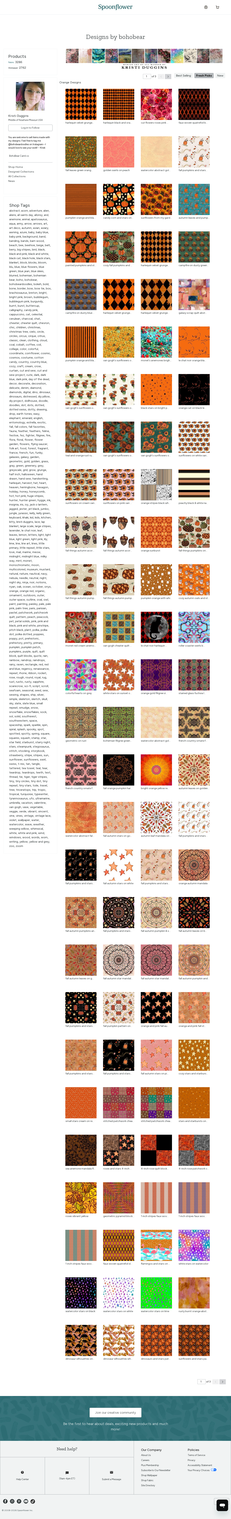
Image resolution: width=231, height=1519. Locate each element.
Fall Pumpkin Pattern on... (117, 1026)
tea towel (28, 768)
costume (27, 357)
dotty (31, 409)
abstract (14, 210)
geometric (16, 461)
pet (11, 621)
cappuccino (16, 314)
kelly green (43, 513)
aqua (12, 223)
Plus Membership (150, 1465)
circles (13, 336)
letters (32, 534)
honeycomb (37, 491)
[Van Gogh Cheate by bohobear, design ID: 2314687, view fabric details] (118, 642)
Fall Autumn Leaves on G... (80, 978)
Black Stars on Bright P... (155, 408)
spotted (14, 733)
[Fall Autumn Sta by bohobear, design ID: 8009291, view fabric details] (156, 1069)
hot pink (20, 496)
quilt (35, 651)
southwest (29, 716)
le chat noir (28, 530)
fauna (13, 431)
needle (23, 578)
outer (40, 595)
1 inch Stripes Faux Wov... (155, 1216)
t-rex (21, 764)
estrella (31, 422)
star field (15, 742)
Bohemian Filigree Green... (117, 740)
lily (45, 539)
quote (38, 655)
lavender (14, 530)
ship (33, 694)
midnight (14, 556)
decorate (24, 383)
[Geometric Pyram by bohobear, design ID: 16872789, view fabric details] (118, 1212)
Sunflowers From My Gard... (156, 217)
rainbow (14, 660)
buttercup (32, 305)
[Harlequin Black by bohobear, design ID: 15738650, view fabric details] (118, 119)
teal (38, 768)
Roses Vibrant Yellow (77, 1216)
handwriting (40, 478)
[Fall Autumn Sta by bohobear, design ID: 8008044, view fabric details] (118, 879)
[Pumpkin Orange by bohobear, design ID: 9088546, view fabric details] (81, 214)
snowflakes (31, 712)
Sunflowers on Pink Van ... (117, 503)
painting (22, 604)
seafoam (15, 690)
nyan (12, 586)
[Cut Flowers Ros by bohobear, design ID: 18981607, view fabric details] (156, 119)
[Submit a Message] (111, 1474)
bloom (42, 262)
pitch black (16, 630)
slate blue (29, 703)
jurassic (23, 513)
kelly (32, 513)
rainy (12, 664)
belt (47, 245)
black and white (38, 254)
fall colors (20, 426)
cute (29, 375)
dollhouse (31, 400)
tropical (14, 794)
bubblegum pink (19, 301)
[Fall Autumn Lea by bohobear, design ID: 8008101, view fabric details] (81, 974)
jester (23, 509)
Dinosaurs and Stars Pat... (155, 1358)
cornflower (32, 353)
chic (12, 327)
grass (44, 461)
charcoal (27, 318)
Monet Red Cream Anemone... (82, 645)
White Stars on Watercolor (193, 1263)
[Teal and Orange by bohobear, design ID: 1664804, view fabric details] (81, 451)
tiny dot (36, 781)
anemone (15, 219)
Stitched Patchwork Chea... (118, 1121)
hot (11, 496)
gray (12, 465)
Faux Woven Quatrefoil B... (193, 122)
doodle (43, 400)
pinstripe (42, 625)
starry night (42, 742)
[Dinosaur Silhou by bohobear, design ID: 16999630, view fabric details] (118, 1355)
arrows (37, 223)
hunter (13, 500)
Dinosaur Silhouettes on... (80, 1358)
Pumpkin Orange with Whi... (156, 598)
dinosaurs (15, 396)
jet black (33, 509)
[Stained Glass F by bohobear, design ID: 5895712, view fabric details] (194, 689)
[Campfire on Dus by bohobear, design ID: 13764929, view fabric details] (194, 261)
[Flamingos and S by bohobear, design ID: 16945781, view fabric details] (156, 1260)
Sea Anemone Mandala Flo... (81, 1168)
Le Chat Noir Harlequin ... (154, 645)
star (43, 738)
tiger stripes (39, 776)
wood (26, 837)
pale (41, 604)
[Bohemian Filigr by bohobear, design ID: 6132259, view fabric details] (118, 737)
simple (13, 699)
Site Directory (148, 1485)
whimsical (36, 828)
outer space (17, 599)
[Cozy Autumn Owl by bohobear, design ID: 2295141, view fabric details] (194, 594)
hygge (41, 500)
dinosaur (44, 392)
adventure (35, 210)
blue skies (37, 271)
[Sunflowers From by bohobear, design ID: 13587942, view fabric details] (156, 214)
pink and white (26, 625)
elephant (15, 418)
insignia (14, 504)
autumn (27, 228)
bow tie (39, 288)
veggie (13, 811)
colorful (33, 349)
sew (45, 690)
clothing (33, 340)
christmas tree (18, 331)
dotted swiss (17, 409)
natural (13, 573)
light (41, 534)
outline (30, 599)
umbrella (14, 802)
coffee (30, 344)
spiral (12, 729)
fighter (30, 435)
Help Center (22, 1479)
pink (33, 621)
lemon (23, 534)
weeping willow (19, 828)
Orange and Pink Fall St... (192, 1026)
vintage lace (43, 815)
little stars (42, 547)
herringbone (28, 487)
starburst (28, 742)
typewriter (41, 794)
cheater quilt (29, 323)
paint (12, 604)
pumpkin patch (30, 647)
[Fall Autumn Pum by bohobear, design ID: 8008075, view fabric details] (156, 927)
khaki (25, 517)
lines (34, 543)
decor (13, 383)
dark (36, 375)
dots (30, 405)
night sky (15, 582)
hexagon (42, 487)
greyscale (15, 470)
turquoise (26, 794)
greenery (30, 465)
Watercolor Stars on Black (80, 1311)
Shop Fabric (147, 1480)
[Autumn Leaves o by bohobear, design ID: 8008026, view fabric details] (194, 784)
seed (38, 690)
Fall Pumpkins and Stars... (193, 170)
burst (21, 305)
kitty (12, 522)
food (23, 448)
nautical (34, 573)
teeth (39, 772)
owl (45, 599)
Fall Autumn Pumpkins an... (81, 930)
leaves (13, 534)
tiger (27, 776)
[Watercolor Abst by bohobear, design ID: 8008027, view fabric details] (156, 166)
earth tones (24, 413)
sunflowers (31, 759)
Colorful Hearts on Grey (79, 693)
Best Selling (183, 75)
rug (44, 677)
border (21, 288)
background (30, 236)
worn (44, 837)
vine (11, 815)
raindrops (39, 660)
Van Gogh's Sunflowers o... (118, 360)
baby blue (42, 232)
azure (23, 232)
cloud (43, 340)
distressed (30, 396)
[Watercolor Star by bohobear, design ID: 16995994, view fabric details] (156, 1307)
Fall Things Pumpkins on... (193, 550)
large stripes (43, 526)
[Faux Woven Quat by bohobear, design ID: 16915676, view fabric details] (194, 119)
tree (12, 789)
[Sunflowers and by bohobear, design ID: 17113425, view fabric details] (194, 1355)
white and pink (27, 833)
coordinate (16, 353)
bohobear (31, 279)
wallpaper (24, 820)
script (36, 686)
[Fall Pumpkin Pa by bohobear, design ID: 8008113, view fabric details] (118, 1022)
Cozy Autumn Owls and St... (194, 598)
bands (25, 241)
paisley (33, 604)
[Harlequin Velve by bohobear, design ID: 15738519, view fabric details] (118, 309)
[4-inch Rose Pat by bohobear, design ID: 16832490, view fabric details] (194, 1165)
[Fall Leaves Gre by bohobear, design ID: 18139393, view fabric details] (81, 166)
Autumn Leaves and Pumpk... (195, 217)
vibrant (32, 811)
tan (28, 764)
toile (35, 785)
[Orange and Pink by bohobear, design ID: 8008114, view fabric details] (156, 1022)
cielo (32, 331)
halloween (28, 474)
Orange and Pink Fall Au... (155, 1026)
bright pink (16, 297)
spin (44, 725)
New (220, 75)
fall (11, 426)
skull (44, 699)
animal (26, 219)
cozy (12, 366)
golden (35, 461)
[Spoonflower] (115, 7)
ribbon (32, 673)
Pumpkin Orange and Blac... (81, 217)
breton (33, 292)
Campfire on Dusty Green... (194, 265)
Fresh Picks (204, 75)
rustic (19, 681)
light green (23, 539)
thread (13, 776)
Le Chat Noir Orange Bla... (192, 360)
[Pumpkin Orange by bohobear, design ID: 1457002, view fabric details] (81, 356)
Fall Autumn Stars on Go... (117, 835)
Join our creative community (115, 1413)
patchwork (25, 612)
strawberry (16, 755)
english (38, 418)
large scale (27, 526)
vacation (26, 802)
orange (13, 591)
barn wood (37, 241)
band (42, 236)
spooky (31, 729)
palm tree (22, 608)
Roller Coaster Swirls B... (192, 645)
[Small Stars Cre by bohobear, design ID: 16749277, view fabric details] (81, 1117)
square (45, 733)
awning (13, 232)
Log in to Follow (30, 127)
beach (13, 245)
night (43, 578)
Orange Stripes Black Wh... (155, 503)
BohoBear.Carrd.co (19, 156)
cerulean (14, 318)
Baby (31, 232)
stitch (13, 751)
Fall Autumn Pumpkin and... (194, 978)
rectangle (31, 664)
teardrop (14, 772)
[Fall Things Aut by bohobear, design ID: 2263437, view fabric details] (81, 547)
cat (28, 314)
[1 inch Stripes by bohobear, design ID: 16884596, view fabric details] (81, 1260)
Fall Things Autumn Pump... (81, 598)
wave (28, 824)
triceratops (23, 789)
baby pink (15, 236)
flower (29, 439)
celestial (37, 314)
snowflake (16, 712)
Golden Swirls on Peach (116, 170)
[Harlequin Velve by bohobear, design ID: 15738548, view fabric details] (156, 309)
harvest (27, 483)
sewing (13, 694)
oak (19, 586)
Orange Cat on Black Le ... (192, 408)
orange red (27, 591)
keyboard (15, 517)
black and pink (18, 254)
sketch (35, 699)
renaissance (41, 668)
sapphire (38, 681)
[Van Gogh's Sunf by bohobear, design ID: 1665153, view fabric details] (118, 451)
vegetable (36, 807)
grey (40, 465)
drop (12, 413)
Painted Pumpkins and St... (81, 265)
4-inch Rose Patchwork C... (194, 1168)
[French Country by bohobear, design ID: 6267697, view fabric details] (81, 784)
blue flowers (29, 267)
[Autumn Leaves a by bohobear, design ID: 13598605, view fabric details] (194, 214)
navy (44, 573)
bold (46, 284)
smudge (24, 707)
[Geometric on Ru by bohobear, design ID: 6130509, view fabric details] (81, 737)
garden (34, 457)
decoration (39, 383)
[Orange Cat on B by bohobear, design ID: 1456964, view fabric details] (194, 404)
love (12, 552)
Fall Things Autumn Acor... (80, 550)
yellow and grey (39, 841)
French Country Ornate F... (193, 740)
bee (21, 245)
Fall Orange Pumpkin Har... (117, 788)
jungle (13, 513)
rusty (28, 681)
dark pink (21, 379)
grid (25, 470)
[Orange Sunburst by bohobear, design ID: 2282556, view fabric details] (156, 547)
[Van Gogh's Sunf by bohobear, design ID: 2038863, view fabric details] (156, 451)
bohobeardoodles (20, 284)
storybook (37, 751)
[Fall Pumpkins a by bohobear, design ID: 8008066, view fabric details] (156, 879)
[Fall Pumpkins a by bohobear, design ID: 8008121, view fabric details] (194, 166)
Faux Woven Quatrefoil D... (117, 1263)
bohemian (25, 275)
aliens (12, 215)
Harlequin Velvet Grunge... (80, 122)
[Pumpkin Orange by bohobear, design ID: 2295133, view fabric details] (156, 594)
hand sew (25, 478)
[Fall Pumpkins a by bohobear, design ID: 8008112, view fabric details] (81, 1022)
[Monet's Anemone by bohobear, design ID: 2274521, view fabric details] (156, 356)
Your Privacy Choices (199, 1470)
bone (12, 288)
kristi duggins (24, 522)
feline (45, 431)
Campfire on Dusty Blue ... (80, 312)
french (23, 452)
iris (21, 504)
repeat (13, 673)
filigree (40, 435)
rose (12, 677)
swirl (43, 759)
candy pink (31, 310)
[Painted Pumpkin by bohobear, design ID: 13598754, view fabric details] (81, 261)
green (19, 465)
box (48, 288)
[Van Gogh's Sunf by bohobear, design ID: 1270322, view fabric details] (118, 404)
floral (20, 439)
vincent (43, 811)
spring (35, 733)
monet (27, 560)
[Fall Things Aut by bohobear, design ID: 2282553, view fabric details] (118, 547)
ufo (31, 798)
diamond (35, 388)
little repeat (27, 547)
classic (13, 340)
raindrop (26, 660)
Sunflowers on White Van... (193, 455)
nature (23, 573)
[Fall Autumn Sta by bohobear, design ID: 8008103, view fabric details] (118, 974)
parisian (41, 608)
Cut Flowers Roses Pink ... (154, 122)
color (23, 349)
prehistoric (32, 638)
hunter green (27, 500)
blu (11, 267)
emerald (27, 418)
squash (25, 738)
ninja (25, 582)
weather (38, 824)
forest (32, 448)
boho (19, 279)
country (23, 362)
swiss (12, 764)
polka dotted (23, 634)
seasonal (27, 690)
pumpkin (14, 647)
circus (23, 336)
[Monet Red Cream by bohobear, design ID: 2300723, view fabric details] (81, 642)
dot (23, 405)
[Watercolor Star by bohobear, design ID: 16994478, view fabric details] (81, 1307)
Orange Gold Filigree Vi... (154, 693)
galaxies (14, 457)
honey (24, 491)
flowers (24, 444)
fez (22, 435)
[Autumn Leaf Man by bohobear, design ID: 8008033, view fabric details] (156, 832)
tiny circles (22, 781)
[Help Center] (22, 1474)
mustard (44, 569)
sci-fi (27, 686)
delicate (14, 388)
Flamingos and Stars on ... (155, 1263)
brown (28, 297)
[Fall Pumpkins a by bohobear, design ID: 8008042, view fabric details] (81, 879)
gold (27, 461)
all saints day (25, 215)
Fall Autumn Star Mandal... (118, 978)
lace (37, 522)
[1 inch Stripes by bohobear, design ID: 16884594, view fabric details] (194, 1212)
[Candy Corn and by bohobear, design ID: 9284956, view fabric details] (118, 214)
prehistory (15, 643)
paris (32, 608)
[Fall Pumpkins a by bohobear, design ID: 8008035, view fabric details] (194, 832)
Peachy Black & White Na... (193, 503)
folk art (13, 448)
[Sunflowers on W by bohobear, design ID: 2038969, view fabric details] (194, 451)
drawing (42, 409)
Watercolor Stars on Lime (155, 1311)
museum (32, 569)
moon (35, 565)
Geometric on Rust (76, 740)
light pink (37, 539)
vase (26, 807)
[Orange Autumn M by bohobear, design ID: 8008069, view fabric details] (194, 879)
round (29, 677)
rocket (42, 673)
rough (20, 677)
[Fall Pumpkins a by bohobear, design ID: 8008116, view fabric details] (81, 1069)
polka (35, 630)
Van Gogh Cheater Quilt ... (117, 645)
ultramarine (42, 798)
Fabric (11, 62)
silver (40, 694)
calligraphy (16, 310)
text (47, 772)
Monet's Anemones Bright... (157, 360)
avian (36, 228)
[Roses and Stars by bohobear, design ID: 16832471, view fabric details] (118, 1165)
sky (11, 703)
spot (41, 729)
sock (43, 712)
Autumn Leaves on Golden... (194, 788)
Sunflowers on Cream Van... (81, 503)
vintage (29, 815)
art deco (14, 228)
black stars (43, 258)
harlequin (15, 483)
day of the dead (39, 379)
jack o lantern (38, 504)
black (41, 249)
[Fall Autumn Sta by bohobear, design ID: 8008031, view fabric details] (118, 832)
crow (37, 366)
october (37, 586)
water (35, 820)
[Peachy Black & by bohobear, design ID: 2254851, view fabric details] (194, 499)
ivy (26, 504)
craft (20, 366)
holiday (13, 491)
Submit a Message (111, 1479)
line (18, 543)
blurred (13, 275)
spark (27, 725)
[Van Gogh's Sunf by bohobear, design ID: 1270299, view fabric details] (81, 404)
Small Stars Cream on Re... (80, 1121)
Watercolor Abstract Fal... (80, 835)
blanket (14, 262)
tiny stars (25, 785)
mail (18, 552)
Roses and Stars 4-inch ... (117, 1168)
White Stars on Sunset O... (117, 693)
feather (23, 431)
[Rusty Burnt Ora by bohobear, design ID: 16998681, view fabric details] (194, 1307)
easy (36, 413)
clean (22, 340)
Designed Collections (21, 171)
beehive (30, 245)
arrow (28, 223)
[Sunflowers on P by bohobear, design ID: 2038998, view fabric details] (118, 499)
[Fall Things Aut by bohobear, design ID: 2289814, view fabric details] (118, 594)
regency (26, 668)
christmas (34, 327)
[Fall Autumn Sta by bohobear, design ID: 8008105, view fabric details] (156, 974)
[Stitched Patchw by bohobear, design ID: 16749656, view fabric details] (156, 1117)
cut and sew (28, 370)
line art (25, 543)
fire (48, 435)
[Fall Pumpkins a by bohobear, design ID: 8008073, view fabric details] (118, 927)
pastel (13, 612)
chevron (44, 323)
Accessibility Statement (200, 1465)
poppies (38, 634)
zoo (11, 846)
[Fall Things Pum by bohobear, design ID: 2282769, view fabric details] (194, 547)
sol (11, 716)
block (23, 262)
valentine (40, 802)
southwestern (18, 720)
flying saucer (39, 444)
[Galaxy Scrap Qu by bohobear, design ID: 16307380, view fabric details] (194, 309)
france (13, 452)
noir (32, 582)
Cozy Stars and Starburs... (193, 1073)
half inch (14, 474)
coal (12, 344)
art (45, 223)
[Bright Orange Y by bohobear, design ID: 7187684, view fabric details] (156, 784)
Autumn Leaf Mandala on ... (156, 835)
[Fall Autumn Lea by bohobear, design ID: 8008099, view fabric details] (194, 927)
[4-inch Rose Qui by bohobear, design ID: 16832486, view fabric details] (156, 1165)
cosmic (45, 353)
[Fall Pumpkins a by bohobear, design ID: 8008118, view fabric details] (118, 1069)
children (21, 327)
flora (12, 439)
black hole (28, 258)
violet (12, 820)
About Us (146, 1455)
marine (26, 552)
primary (38, 643)
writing (13, 841)
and (46, 215)
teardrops (28, 772)
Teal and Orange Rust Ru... (79, 455)
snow (34, 707)
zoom (19, 846)
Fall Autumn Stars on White (118, 883)
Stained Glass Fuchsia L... (192, 693)
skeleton (24, 699)
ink (48, 500)
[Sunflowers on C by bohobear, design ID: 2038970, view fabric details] (81, 499)
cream (29, 366)
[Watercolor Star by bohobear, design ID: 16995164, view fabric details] (118, 1307)
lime (11, 543)
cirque (32, 336)
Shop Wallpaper (149, 1475)
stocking (24, 751)
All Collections (17, 176)
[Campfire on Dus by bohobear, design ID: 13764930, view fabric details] (81, 309)
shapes (24, 694)
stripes (37, 755)
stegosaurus (41, 746)
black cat (15, 258)
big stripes (23, 249)
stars (12, 746)
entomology (17, 422)
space (33, 720)
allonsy (38, 215)
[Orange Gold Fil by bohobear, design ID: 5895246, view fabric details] (156, 689)
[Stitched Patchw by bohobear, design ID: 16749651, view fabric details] (118, 1117)
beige (39, 245)
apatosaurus (39, 219)
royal (37, 677)
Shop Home (15, 167)
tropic (41, 789)
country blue (38, 362)
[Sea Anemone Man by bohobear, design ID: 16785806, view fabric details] (81, 1165)
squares (14, 738)
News (11, 181)
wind (41, 833)
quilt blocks (25, 655)
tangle (36, 764)
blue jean (24, 271)
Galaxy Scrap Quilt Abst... (193, 312)
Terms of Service (196, 1455)
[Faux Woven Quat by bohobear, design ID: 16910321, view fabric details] (118, 1260)
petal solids (22, 621)
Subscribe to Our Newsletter (155, 1470)
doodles (14, 405)
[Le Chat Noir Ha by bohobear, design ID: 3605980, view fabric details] (156, 642)
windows (15, 837)
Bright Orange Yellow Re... (155, 788)
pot (21, 638)
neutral (33, 578)
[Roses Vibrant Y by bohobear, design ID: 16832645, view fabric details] (81, 1212)
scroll (44, 686)
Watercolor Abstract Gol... (156, 170)
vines (19, 815)
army (20, 223)
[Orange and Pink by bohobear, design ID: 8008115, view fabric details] (194, 1022)
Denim (25, 388)
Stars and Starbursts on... (193, 1121)
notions (41, 582)
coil (38, 344)
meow (36, 552)
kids (37, 517)
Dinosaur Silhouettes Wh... (117, 1358)
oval (39, 599)
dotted (39, 405)
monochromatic (19, 565)
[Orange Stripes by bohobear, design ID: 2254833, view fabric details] (156, 499)
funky (38, 452)
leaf (39, 530)
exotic (41, 422)
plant (28, 630)
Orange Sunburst (150, 550)
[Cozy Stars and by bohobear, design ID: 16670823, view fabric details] (194, 1069)
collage (13, 349)
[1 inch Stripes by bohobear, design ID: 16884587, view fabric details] (156, 1212)
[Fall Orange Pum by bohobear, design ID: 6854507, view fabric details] (118, 784)
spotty (25, 733)
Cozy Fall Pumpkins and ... (117, 265)
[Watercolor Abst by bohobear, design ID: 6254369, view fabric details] (156, 737)
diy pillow (44, 396)
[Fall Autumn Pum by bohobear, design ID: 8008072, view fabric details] (81, 927)
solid (17, 716)
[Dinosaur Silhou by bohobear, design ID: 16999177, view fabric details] (81, 1355)
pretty (28, 643)
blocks (32, 262)
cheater (14, 323)
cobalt (20, 344)
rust (11, 681)
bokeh (38, 284)
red (41, 664)
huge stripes (35, 496)
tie (21, 776)
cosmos (14, 357)
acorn (24, 210)
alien (46, 210)
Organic (40, 591)
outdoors (29, 595)
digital (27, 392)
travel (43, 785)
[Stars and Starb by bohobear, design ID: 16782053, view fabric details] (194, 1117)
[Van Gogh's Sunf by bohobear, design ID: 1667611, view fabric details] (118, 356)
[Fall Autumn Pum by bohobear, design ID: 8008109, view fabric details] (194, 974)
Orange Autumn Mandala (193, 883)
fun (31, 452)
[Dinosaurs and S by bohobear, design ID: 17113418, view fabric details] (156, 1355)
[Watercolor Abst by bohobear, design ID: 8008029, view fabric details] (81, 832)
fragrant (43, 448)
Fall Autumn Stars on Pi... (155, 1073)
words (35, 837)
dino (35, 392)
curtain (13, 370)
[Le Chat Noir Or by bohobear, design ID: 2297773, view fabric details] (194, 356)
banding (14, 241)
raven (20, 664)
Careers (145, 1460)
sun (46, 755)
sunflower (15, 759)
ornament (15, 595)
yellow (23, 841)
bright (43, 292)
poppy (13, 638)
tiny (11, 781)
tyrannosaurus (18, 798)
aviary (44, 228)
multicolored (17, 569)
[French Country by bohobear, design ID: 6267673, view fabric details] (194, 737)
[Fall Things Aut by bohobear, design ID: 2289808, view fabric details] (81, 594)
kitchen (46, 517)
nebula (13, 578)
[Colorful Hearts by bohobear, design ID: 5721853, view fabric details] (81, 689)
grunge (41, 470)
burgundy (37, 301)
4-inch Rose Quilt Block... (155, 1168)
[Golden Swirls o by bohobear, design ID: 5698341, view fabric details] (118, 166)
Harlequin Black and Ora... (117, 122)
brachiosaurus (18, 292)
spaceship (15, 725)
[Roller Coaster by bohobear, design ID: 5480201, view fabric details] (194, 642)
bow (30, 288)
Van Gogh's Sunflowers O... (118, 455)
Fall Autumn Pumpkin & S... (156, 930)
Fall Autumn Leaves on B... (193, 930)
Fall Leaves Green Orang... (79, 170)
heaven (14, 487)
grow (32, 470)
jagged (13, 509)
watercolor (16, 824)
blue (17, 267)
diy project (16, 400)
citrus (41, 336)
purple (27, 651)
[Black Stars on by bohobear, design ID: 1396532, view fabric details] (156, 404)
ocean (27, 586)
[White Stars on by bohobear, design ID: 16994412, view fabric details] (194, 1260)
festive (13, 435)
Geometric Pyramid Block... (118, 1216)
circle (40, 331)
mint (19, 560)
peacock (42, 617)
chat (37, 318)
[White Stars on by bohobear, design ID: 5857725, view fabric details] (118, 689)
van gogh (15, 807)
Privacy (191, 1460)
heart (42, 483)
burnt (12, 305)
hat (35, 483)
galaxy (25, 457)
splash (21, 729)
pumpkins (15, 651)
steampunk (24, 746)
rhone (23, 673)
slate (18, 703)
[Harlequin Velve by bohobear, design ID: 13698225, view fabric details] (156, 261)
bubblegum (41, 297)
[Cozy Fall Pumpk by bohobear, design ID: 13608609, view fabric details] (118, 261)
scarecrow (16, 686)
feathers (34, 431)
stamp (35, 738)
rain (45, 655)
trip (34, 789)
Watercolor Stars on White (118, 1311)
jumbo (45, 509)
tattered (14, 768)
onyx (47, 586)
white (13, 833)
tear (44, 768)
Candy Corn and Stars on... (118, 217)
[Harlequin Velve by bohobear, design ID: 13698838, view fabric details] (81, 119)
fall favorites (37, 426)
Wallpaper (13, 68)
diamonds (15, 392)
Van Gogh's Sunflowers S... (80, 408)
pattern (21, 617)
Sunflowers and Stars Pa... (193, 1358)
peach (31, 617)
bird (34, 249)
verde (22, 811)
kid (31, 517)
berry (12, 249)
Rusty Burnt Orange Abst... (193, 1311)
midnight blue (30, 556)
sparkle (36, 725)
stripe (28, 755)
